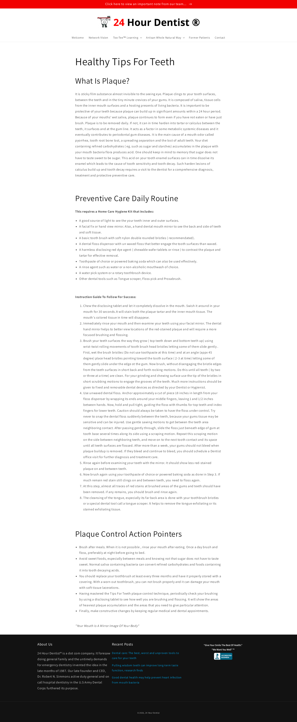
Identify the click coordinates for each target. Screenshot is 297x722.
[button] (127, 37)
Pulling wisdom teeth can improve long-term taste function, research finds (145, 667)
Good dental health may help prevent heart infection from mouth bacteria (147, 680)
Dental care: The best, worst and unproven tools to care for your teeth (145, 655)
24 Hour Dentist (152, 713)
